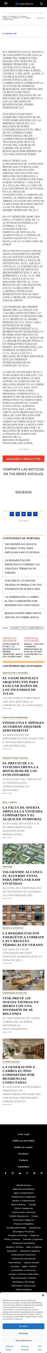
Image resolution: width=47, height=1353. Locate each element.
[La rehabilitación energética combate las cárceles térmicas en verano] (23, 915)
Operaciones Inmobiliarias (15, 717)
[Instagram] (17, 514)
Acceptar (23, 1326)
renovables (35, 628)
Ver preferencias (23, 1340)
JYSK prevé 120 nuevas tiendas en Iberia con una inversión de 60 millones (23, 584)
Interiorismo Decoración (15, 993)
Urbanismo (8, 866)
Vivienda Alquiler (11, 1062)
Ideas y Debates (10, 802)
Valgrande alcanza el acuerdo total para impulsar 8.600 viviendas (22, 548)
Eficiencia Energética (13, 928)
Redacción (12, 33)
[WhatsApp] (32, 482)
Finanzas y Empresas (11, 18)
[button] (43, 1295)
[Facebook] (14, 482)
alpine (15, 628)
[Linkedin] (23, 514)
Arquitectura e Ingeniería (15, 673)
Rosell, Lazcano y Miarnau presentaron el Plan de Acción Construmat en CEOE (34, 650)
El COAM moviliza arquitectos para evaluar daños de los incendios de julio (20, 685)
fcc (24, 628)
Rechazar (23, 1333)
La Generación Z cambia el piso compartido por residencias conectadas (22, 601)
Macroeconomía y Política (15, 758)
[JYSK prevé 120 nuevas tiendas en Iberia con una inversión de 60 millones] (23, 980)
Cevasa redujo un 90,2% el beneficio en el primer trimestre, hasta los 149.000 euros (12, 650)
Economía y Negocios (18, 16)
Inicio (5, 16)
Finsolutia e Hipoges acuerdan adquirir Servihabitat (23, 726)
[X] (20, 482)
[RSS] (34, 1173)
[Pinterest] (26, 482)
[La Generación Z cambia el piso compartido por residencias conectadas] (23, 1049)
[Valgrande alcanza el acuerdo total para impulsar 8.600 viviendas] (23, 853)
